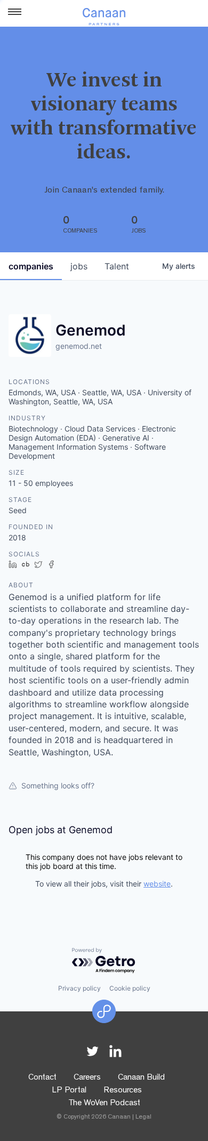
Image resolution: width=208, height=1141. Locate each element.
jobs (78, 266)
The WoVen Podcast (104, 1103)
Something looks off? (57, 785)
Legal (143, 1117)
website (157, 883)
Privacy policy (79, 988)
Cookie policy (129, 988)
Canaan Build (141, 1078)
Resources (122, 1091)
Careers (87, 1078)
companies (31, 266)
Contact (42, 1078)
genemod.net (78, 345)
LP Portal (69, 1091)
